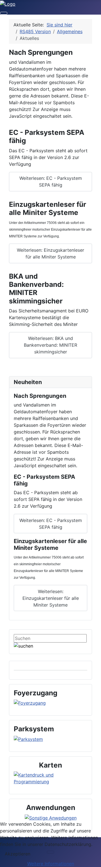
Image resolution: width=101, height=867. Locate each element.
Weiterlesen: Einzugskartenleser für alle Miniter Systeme (50, 253)
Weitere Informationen (50, 863)
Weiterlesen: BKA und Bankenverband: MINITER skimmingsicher (50, 345)
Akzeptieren (17, 854)
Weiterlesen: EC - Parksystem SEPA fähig (50, 181)
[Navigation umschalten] (3, 13)
